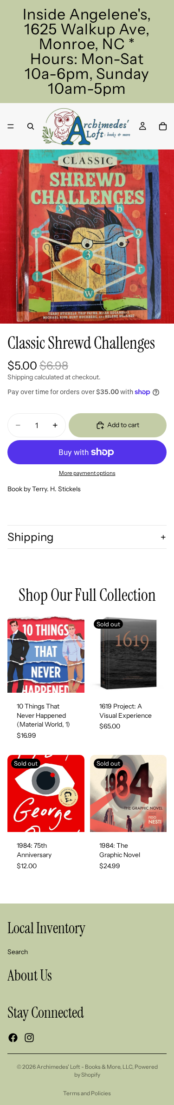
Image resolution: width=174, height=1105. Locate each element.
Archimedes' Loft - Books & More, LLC (84, 1066)
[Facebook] (13, 1037)
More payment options (87, 473)
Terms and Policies (87, 1093)
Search (17, 951)
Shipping (30, 537)
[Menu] (10, 126)
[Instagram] (29, 1037)
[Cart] (163, 126)
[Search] (30, 126)
